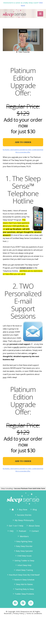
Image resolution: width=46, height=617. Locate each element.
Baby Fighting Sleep (24, 541)
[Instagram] (30, 603)
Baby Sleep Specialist (24, 551)
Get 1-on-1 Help (16, 525)
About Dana (34, 525)
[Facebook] (15, 603)
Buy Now (23, 509)
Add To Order (23, 142)
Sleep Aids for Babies (24, 584)
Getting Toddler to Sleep (24, 560)
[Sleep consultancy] (11, 509)
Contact (35, 531)
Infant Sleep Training (24, 570)
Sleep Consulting (7, 488)
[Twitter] (23, 603)
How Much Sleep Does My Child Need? (24, 575)
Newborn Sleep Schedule (24, 579)
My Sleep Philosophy (24, 520)
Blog (35, 509)
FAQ (11, 531)
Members (24, 536)
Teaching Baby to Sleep (24, 589)
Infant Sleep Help (24, 565)
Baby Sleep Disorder (24, 546)
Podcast (22, 531)
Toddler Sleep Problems (24, 594)
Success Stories (24, 515)
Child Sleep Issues (24, 556)
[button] (40, 13)
